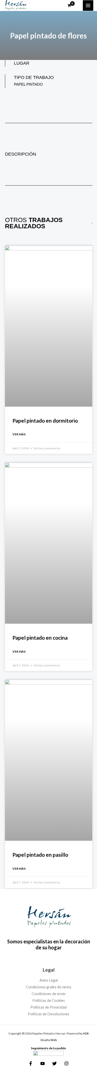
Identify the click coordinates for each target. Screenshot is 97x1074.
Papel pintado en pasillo (40, 854)
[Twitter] (54, 1063)
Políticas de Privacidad (48, 1007)
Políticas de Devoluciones (48, 1014)
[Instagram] (66, 1063)
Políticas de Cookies (48, 1000)
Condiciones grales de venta (48, 987)
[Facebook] (30, 1063)
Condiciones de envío (49, 994)
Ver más (19, 434)
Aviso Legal (49, 980)
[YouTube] (42, 1063)
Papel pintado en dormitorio (45, 420)
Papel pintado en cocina (40, 637)
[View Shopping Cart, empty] (72, 5)
